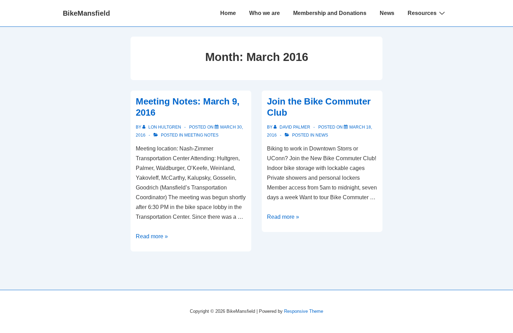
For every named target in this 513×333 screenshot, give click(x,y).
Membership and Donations (329, 13)
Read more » (152, 236)
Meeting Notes (201, 135)
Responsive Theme (303, 311)
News (387, 13)
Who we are (264, 13)
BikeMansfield (86, 13)
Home (228, 13)
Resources (422, 13)
